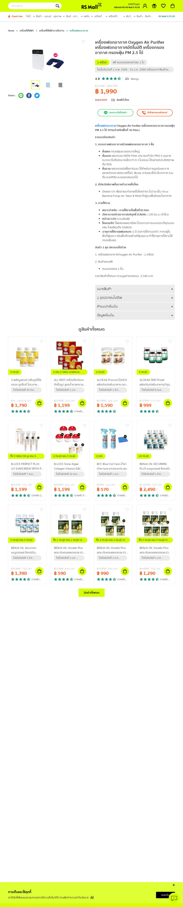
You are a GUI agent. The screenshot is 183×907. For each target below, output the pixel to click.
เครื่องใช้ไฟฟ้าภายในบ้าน (51, 31)
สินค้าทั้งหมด (91, 592)
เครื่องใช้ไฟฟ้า (27, 31)
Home (11, 31)
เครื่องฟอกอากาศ (79, 31)
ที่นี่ (92, 898)
